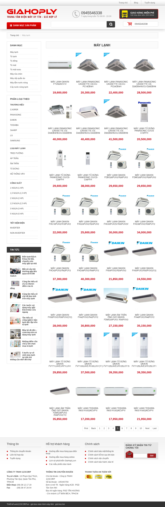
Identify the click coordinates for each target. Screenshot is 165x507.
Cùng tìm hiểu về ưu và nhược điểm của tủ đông (24, 285)
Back (93, 428)
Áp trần (14, 158)
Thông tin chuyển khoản (20, 451)
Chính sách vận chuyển (98, 458)
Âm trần (14, 163)
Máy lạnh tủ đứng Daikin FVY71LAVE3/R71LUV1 (60, 364)
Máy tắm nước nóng (19, 83)
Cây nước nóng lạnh (19, 87)
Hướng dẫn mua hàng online (62, 457)
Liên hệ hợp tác (17, 455)
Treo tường (16, 153)
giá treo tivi (60, 504)
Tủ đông (13, 61)
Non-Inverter (17, 233)
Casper (14, 110)
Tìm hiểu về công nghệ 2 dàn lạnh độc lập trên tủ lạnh (29, 321)
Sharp (13, 130)
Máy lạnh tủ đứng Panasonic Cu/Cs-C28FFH (59, 177)
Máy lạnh (14, 52)
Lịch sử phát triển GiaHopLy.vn (62, 461)
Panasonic (15, 115)
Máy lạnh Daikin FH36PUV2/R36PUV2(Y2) (60, 316)
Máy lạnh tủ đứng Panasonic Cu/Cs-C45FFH (88, 177)
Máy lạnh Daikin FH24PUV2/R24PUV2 (116, 269)
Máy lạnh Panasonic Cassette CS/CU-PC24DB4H (116, 84)
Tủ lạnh (13, 56)
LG (11, 135)
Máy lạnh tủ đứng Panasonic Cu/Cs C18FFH (144, 131)
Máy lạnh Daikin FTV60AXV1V (60, 83)
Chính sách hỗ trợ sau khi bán (101, 455)
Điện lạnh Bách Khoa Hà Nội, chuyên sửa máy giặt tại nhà (29, 260)
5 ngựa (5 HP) (17, 214)
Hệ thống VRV (17, 174)
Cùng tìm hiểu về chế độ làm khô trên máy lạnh (30, 296)
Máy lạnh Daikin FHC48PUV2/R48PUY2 (88, 269)
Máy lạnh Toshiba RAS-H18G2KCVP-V (144, 409)
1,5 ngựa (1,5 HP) (18, 193)
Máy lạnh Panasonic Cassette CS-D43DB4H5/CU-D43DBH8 (88, 131)
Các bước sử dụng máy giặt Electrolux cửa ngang (29, 308)
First (86, 428)
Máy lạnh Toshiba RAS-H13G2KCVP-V (116, 409)
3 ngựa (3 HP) (17, 208)
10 (141, 428)
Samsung (15, 141)
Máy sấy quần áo (17, 78)
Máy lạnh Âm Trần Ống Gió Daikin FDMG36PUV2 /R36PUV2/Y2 (59, 412)
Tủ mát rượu (15, 69)
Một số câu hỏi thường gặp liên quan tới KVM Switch (23, 272)
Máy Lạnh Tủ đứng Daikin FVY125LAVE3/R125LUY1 (144, 364)
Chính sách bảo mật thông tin (101, 451)
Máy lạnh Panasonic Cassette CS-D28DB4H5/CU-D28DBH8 (144, 84)
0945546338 (141, 24)
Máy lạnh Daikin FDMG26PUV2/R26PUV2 (144, 176)
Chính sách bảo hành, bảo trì (100, 462)
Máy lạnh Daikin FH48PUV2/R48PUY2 (144, 316)
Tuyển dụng (150, 3)
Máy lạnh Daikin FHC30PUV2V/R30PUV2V (116, 222)
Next (147, 428)
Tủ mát (13, 65)
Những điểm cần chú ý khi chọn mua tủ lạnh (29, 343)
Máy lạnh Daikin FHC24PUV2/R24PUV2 (88, 222)
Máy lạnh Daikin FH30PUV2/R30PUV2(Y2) (144, 269)
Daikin (13, 120)
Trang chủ (123, 3)
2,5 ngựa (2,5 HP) (18, 203)
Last (154, 428)
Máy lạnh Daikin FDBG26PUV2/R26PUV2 (116, 176)
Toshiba (14, 125)
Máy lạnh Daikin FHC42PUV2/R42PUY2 (60, 269)
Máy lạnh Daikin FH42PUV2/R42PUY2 (88, 316)
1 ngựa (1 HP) (17, 188)
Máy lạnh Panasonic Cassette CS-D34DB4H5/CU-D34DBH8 (60, 131)
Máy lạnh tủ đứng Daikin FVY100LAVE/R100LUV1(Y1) (88, 364)
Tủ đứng (14, 169)
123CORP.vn (23, 504)
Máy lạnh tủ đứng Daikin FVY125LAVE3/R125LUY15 (116, 364)
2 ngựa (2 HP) (17, 198)
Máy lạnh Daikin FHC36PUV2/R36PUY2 (144, 222)
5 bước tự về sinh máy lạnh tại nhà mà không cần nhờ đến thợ (22, 356)
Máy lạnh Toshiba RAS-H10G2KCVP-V (88, 409)
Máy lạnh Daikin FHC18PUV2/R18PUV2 (60, 222)
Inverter (15, 228)
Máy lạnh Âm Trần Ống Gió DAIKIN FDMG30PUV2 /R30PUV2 (116, 317)
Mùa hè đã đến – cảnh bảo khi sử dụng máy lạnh (29, 332)
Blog (136, 3)
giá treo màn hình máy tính (42, 504)
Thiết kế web (12, 504)
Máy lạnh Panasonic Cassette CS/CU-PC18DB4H (88, 84)
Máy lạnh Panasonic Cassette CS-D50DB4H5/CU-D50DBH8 (116, 131)
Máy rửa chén (16, 74)
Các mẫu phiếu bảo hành (60, 464)
